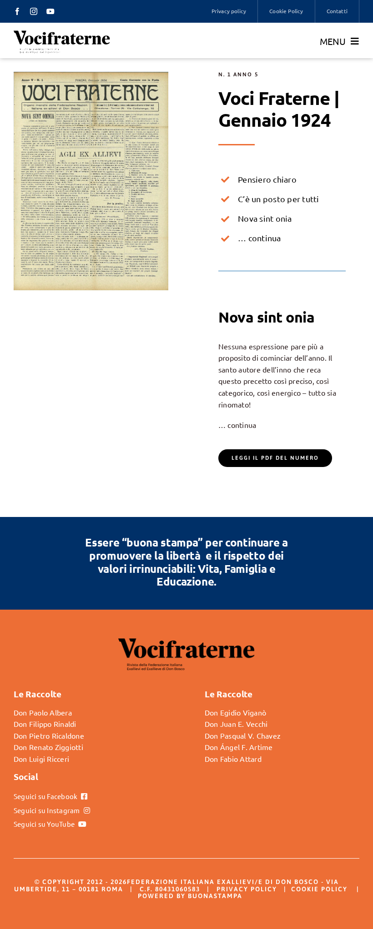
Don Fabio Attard (233, 758)
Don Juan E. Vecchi (236, 723)
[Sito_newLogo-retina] (62, 33)
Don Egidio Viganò (235, 712)
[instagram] (33, 11)
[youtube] (50, 11)
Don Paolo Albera (43, 712)
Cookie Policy (319, 889)
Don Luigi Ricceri (41, 758)
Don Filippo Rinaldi (45, 723)
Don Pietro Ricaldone (49, 735)
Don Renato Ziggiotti (48, 746)
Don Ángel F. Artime (239, 746)
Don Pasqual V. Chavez (243, 735)
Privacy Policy (247, 889)
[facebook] (17, 11)
